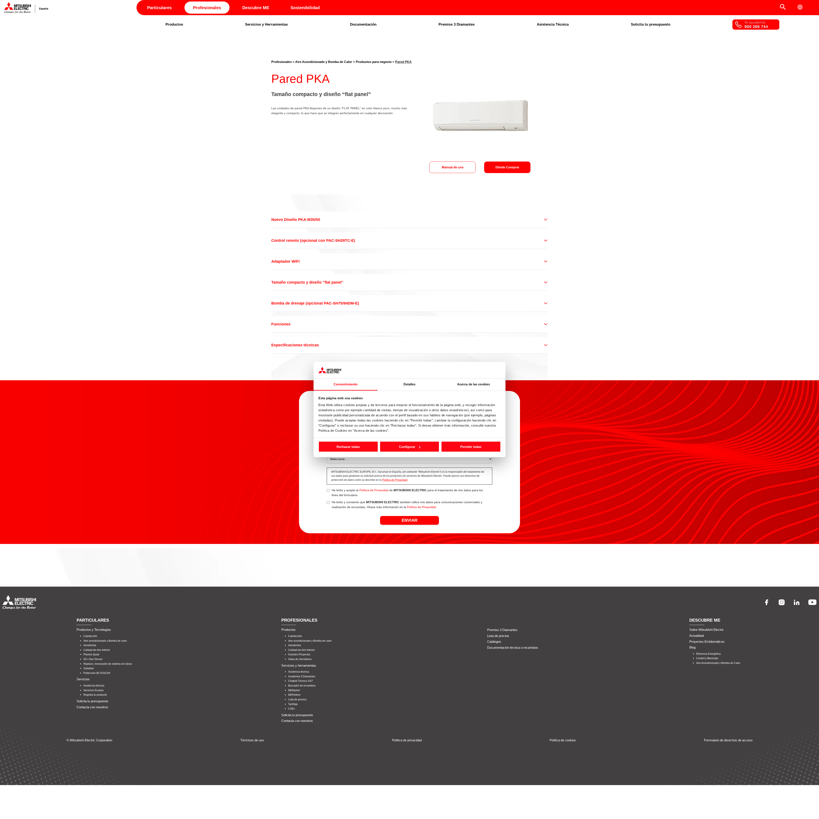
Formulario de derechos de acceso (728, 740)
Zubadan (88, 668)
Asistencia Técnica (553, 24)
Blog (692, 647)
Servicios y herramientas (298, 665)
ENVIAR (409, 520)
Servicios (83, 679)
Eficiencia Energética (708, 653)
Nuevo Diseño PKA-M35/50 (295, 219)
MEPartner (294, 694)
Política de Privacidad (394, 479)
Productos (174, 24)
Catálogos (494, 641)
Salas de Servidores (300, 659)
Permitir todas (470, 447)
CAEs (291, 708)
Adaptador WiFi (285, 261)
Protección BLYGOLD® (96, 673)
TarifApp (293, 703)
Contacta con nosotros (92, 707)
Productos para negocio (374, 62)
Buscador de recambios (302, 685)
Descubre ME (255, 7)
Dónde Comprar (507, 167)
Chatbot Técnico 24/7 (300, 680)
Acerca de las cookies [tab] (473, 384)
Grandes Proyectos (299, 654)
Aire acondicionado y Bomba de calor (105, 640)
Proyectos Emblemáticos (707, 641)
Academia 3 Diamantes (301, 676)
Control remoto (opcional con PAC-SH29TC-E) (313, 240)
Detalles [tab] (410, 384)
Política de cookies (563, 740)
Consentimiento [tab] (345, 384)
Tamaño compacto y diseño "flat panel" (307, 282)
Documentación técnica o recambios (512, 647)
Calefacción (90, 636)
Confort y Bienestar (707, 658)
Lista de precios (297, 699)
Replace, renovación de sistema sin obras (107, 663)
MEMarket (294, 690)
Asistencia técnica (93, 685)
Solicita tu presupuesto (650, 24)
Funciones (280, 324)
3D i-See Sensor (93, 659)
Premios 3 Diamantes (457, 24)
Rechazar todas (348, 447)
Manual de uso (452, 167)
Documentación (363, 24)
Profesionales (207, 7)
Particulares (159, 7)
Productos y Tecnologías (94, 629)
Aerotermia (89, 645)
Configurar (407, 447)
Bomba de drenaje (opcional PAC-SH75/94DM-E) (315, 303)
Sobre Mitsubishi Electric (706, 629)
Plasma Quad (91, 654)
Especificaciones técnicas (295, 345)
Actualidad (696, 635)
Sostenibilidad (305, 7)
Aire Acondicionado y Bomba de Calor (323, 62)
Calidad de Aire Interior (96, 649)
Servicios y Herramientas (266, 24)
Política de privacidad (407, 740)
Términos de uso (252, 740)
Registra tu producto (95, 694)
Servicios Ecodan (93, 690)
